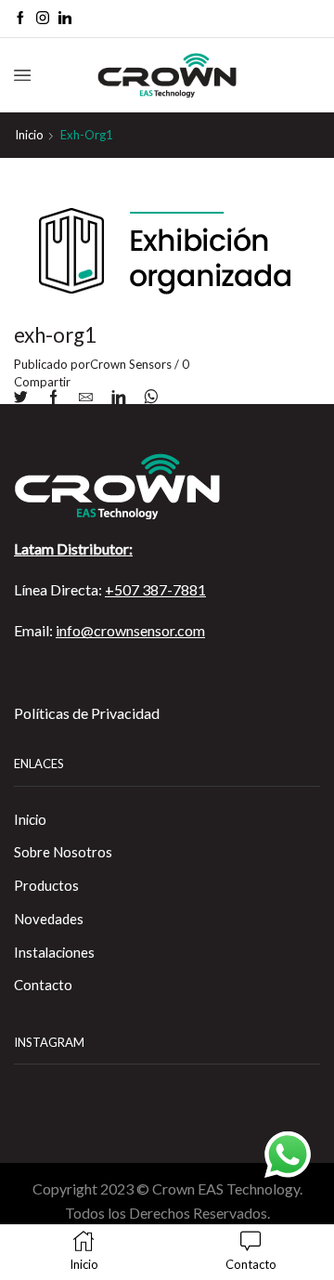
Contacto (43, 984)
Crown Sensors (131, 364)
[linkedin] (118, 397)
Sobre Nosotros (63, 851)
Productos (46, 885)
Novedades (49, 918)
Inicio (29, 134)
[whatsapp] (146, 397)
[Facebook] (20, 18)
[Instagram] (42, 18)
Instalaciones (54, 952)
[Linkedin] (64, 18)
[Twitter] (25, 397)
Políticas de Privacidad (87, 713)
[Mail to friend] (86, 397)
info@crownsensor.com (130, 630)
